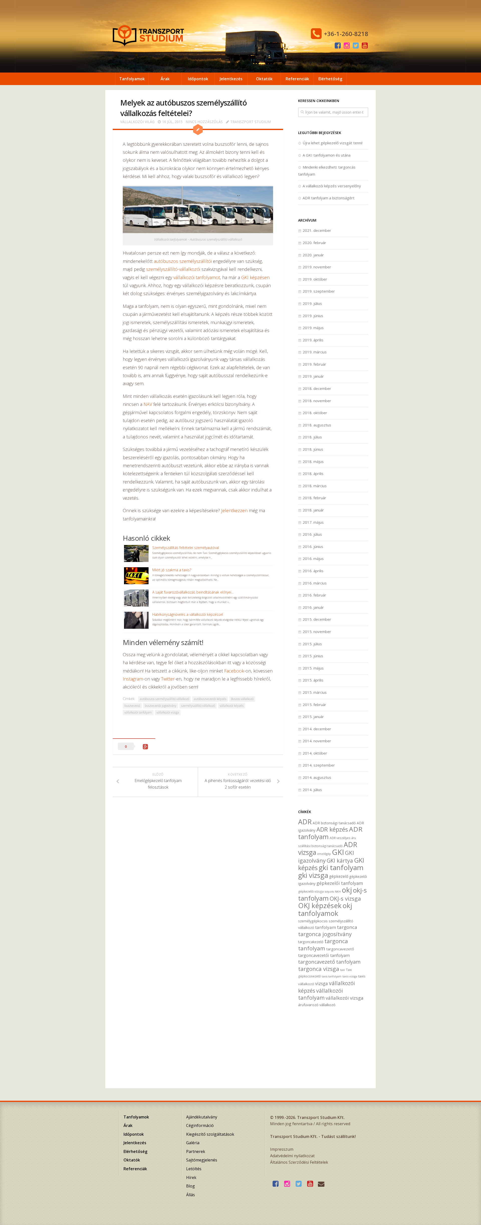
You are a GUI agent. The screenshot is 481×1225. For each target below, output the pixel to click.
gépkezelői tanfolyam (339, 883)
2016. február (314, 594)
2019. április (313, 339)
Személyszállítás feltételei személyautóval (185, 547)
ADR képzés (332, 829)
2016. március (315, 582)
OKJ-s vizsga (345, 898)
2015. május (313, 668)
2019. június (313, 315)
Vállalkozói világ (137, 121)
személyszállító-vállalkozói (173, 269)
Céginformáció (200, 1125)
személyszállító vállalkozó (198, 706)
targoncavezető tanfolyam (329, 961)
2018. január (313, 509)
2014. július (312, 789)
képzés (329, 891)
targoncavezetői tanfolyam (324, 955)
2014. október (315, 753)
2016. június (313, 546)
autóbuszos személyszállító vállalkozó (164, 699)
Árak (165, 79)
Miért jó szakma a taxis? (171, 569)
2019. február (314, 364)
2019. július (312, 303)
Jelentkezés (231, 79)
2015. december (317, 619)
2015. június (313, 655)
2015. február (314, 704)
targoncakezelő (310, 941)
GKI (338, 852)
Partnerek (195, 1151)
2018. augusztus (317, 424)
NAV (148, 404)
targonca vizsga (318, 969)
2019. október (315, 279)
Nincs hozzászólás (204, 121)
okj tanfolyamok (325, 909)
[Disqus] (198, 875)
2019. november (317, 266)
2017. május (313, 522)
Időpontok (198, 79)
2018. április (313, 473)
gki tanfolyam (341, 867)
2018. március (315, 485)
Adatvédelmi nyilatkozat (292, 1155)
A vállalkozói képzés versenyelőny (332, 185)
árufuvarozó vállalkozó (316, 1004)
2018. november (317, 400)
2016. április (313, 570)
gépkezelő (338, 876)
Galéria (192, 1142)
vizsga (321, 983)
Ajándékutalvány (201, 1117)
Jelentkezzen (234, 510)
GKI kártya (340, 860)
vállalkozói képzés (232, 706)
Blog (190, 1186)
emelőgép (324, 854)
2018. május (313, 461)
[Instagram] (346, 45)
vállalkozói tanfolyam (138, 712)
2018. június (313, 449)
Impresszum (281, 1149)
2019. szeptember (319, 291)
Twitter (168, 679)
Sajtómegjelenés (201, 1160)
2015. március (315, 692)
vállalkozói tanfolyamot (196, 277)
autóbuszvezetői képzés (210, 699)
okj (347, 890)
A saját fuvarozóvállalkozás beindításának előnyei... (192, 592)
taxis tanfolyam (331, 976)
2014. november (317, 740)
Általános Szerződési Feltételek (299, 1162)
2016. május (313, 558)
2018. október (315, 412)
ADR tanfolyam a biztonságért (328, 197)
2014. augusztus (317, 777)
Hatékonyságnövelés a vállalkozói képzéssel (187, 614)
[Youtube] (364, 45)
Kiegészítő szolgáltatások (210, 1134)
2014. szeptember (319, 765)
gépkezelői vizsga (311, 891)
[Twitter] (355, 45)
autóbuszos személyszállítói (183, 261)
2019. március (315, 351)
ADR (305, 821)
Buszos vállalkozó (242, 699)
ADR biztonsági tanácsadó (334, 823)
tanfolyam (325, 927)
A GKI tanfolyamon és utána (326, 155)
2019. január (313, 376)
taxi (342, 970)
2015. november (317, 631)
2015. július (312, 643)
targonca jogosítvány (325, 934)
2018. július (312, 436)
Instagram (133, 679)
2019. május (313, 327)
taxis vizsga (349, 976)
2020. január (313, 254)
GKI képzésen (255, 277)
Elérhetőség (330, 79)
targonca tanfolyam (323, 944)
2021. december (317, 230)
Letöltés (193, 1168)
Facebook (234, 671)
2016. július (312, 534)
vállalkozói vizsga (168, 712)
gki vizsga (313, 875)
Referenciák (297, 79)
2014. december (317, 728)
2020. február (314, 242)
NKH (338, 891)
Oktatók (264, 79)
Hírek (191, 1177)
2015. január (313, 716)
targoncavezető (340, 948)
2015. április (313, 680)
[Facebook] (337, 45)
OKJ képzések (319, 905)
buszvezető (132, 706)
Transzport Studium (250, 121)
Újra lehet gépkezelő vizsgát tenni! (333, 142)
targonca (347, 927)
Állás (190, 1194)
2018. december (317, 388)
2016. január (313, 607)
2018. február (314, 497)
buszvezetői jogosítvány (160, 706)
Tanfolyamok (132, 79)
